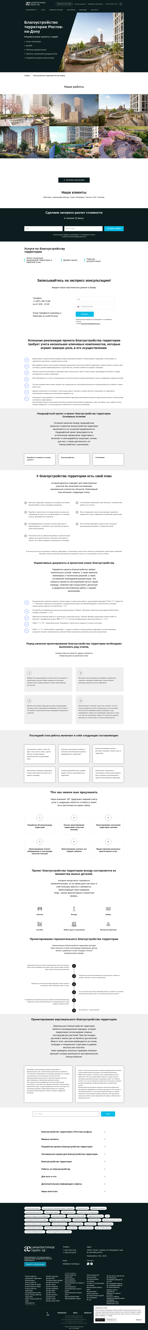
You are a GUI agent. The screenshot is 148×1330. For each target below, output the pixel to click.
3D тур (89, 1299)
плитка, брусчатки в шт (59, 1224)
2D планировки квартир (114, 1285)
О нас (43, 10)
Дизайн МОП (50, 1278)
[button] (35, 1264)
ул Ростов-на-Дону (94, 1220)
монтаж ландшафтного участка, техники (59, 1231)
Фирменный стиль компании (113, 1304)
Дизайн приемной (52, 1288)
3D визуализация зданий (95, 1295)
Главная (27, 75)
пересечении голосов (86, 1228)
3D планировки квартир (114, 1283)
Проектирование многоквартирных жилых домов (73, 1289)
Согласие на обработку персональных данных (74, 1323)
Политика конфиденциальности (74, 1316)
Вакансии (83, 10)
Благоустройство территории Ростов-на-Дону (49, 75)
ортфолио (61, 1313)
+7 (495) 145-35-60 (69, 1252)
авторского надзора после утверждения (37, 1216)
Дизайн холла (51, 1292)
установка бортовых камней (34, 1228)
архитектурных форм (58, 1216)
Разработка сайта (112, 1302)
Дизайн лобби (51, 1299)
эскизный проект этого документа (87, 1212)
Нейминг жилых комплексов (112, 1290)
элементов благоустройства (34, 1212)
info (107, 1216)
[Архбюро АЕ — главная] (35, 3)
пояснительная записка (32, 1208)
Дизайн (48, 1276)
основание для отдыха (105, 1224)
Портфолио (71, 10)
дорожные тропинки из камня (112, 1220)
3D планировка (92, 1297)
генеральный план (82, 1208)
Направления (30, 10)
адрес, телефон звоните (103, 1228)
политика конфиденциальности (35, 1231)
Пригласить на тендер (64, 4)
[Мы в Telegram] (120, 4)
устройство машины (79, 1220)
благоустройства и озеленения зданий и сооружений (58, 1208)
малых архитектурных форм (76, 1216)
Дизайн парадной (52, 1286)
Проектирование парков (73, 1298)
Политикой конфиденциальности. (77, 236)
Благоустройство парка (33, 1286)
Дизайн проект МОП (53, 1301)
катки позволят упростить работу (55, 1228)
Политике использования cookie (122, 1315)
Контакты (94, 10)
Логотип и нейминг (113, 1296)
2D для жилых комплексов (115, 1276)
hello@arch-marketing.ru (95, 4)
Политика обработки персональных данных (74, 1319)
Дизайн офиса (51, 1284)
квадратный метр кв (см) (95, 1216)
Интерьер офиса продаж (54, 1280)
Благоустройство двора (33, 1284)
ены (75, 1313)
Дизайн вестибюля (52, 1282)
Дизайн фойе (50, 1290)
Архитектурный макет (72, 1296)
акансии (88, 1313)
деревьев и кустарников (98, 1208)
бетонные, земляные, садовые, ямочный (37, 1224)
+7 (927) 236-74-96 (111, 4)
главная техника (90, 1224)
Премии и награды (56, 10)
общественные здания (52, 1212)
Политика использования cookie (74, 1317)
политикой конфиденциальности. (90, 323)
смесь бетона (72, 1228)
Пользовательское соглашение (74, 1321)
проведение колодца (76, 1224)
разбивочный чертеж (68, 1212)
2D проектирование (113, 1287)
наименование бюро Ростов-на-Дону (36, 1220)
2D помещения (111, 1278)
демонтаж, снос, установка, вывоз (60, 1220)
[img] (88, 1264)
